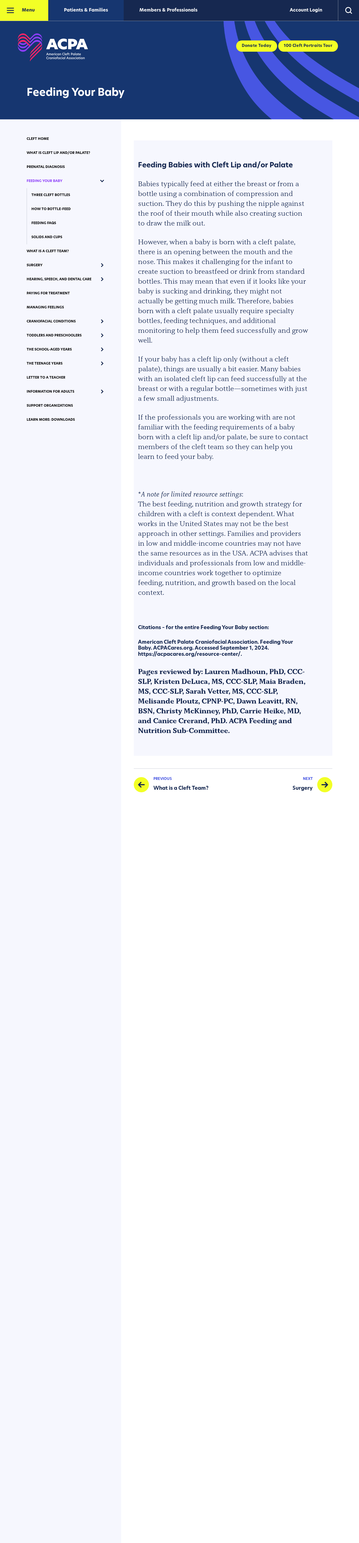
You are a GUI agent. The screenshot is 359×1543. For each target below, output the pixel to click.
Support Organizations (50, 406)
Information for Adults (50, 391)
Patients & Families (86, 10)
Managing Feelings (45, 307)
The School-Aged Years (49, 349)
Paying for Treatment (48, 293)
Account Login (306, 10)
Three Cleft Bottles (50, 195)
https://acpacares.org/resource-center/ (189, 654)
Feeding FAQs (43, 223)
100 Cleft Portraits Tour (308, 46)
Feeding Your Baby (45, 181)
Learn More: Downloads (51, 420)
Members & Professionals (168, 10)
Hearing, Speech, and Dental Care (59, 279)
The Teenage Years (45, 363)
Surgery (35, 265)
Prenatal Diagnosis (46, 167)
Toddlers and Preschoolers (54, 335)
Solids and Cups (46, 237)
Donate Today (256, 46)
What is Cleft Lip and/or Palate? (58, 153)
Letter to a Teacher (46, 377)
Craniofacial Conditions (51, 321)
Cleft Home (38, 139)
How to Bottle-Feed (51, 209)
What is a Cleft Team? (48, 251)
